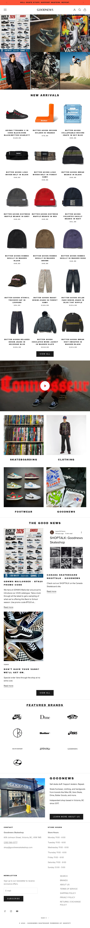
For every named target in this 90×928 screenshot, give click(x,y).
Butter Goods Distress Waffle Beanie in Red (45, 215)
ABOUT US (64, 884)
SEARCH (64, 876)
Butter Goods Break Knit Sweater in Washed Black (73, 342)
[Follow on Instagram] (11, 911)
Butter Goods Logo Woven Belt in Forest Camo (45, 174)
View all (45, 693)
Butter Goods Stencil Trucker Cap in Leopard (17, 300)
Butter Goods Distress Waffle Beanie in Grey (17, 215)
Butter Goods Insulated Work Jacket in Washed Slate (45, 342)
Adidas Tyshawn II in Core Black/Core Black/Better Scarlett (17, 133)
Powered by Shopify (60, 923)
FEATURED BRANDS (44, 705)
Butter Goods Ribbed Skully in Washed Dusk (73, 257)
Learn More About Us (66, 817)
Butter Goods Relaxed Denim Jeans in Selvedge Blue (17, 342)
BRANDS (64, 880)
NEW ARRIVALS (45, 95)
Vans (6, 664)
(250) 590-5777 (10, 842)
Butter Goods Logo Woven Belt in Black (17, 173)
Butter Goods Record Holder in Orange (45, 132)
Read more (8, 607)
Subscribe (13, 898)
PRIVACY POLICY (67, 897)
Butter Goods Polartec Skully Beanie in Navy (73, 216)
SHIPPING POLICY (68, 893)
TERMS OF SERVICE (69, 889)
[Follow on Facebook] (5, 911)
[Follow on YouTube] (17, 911)
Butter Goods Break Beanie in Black (73, 173)
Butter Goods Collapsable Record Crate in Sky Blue (73, 133)
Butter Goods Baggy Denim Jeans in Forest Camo (45, 300)
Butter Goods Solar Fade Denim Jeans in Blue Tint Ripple (73, 300)
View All (45, 354)
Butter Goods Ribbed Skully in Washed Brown (45, 258)
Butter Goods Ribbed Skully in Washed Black (17, 258)
